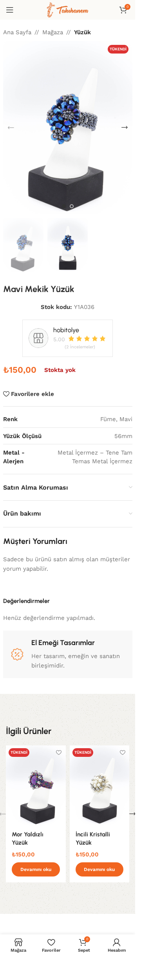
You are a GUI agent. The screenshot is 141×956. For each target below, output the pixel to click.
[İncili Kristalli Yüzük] (100, 785)
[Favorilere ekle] (59, 752)
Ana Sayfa (17, 32)
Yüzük (82, 32)
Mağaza (52, 32)
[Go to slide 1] (64, 206)
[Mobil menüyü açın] (10, 10)
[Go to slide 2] (72, 206)
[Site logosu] (68, 9)
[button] (11, 127)
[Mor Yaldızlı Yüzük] (36, 785)
